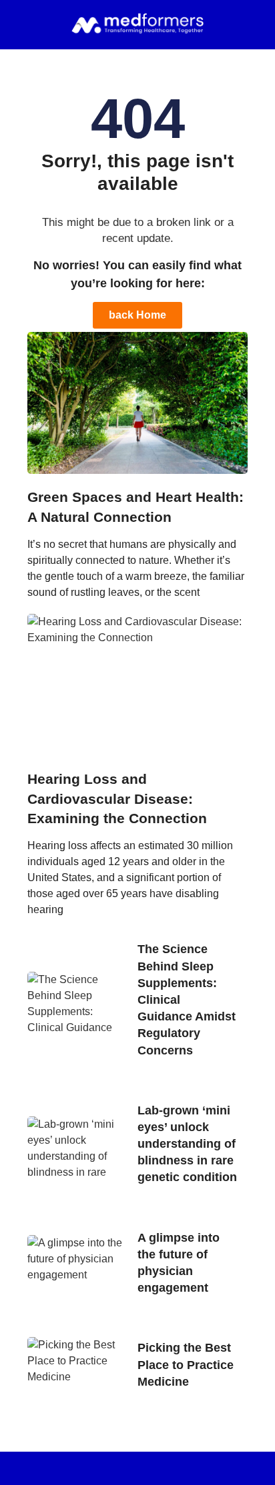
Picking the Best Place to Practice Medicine (186, 1364)
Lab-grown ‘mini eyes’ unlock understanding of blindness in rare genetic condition (187, 1144)
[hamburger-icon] (30, 25)
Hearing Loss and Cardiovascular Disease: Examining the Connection (117, 798)
